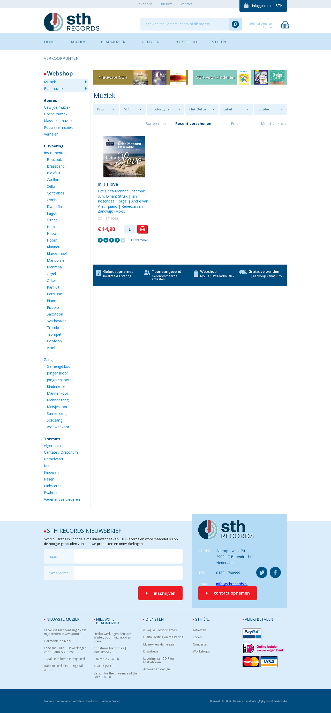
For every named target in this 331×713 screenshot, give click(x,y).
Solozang (54, 420)
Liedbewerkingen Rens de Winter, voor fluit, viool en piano (112, 637)
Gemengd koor (59, 366)
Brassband (56, 166)
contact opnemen (232, 593)
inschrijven (165, 593)
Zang (48, 359)
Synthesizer (56, 320)
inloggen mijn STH (267, 5)
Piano (51, 300)
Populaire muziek (58, 127)
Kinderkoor (56, 386)
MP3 (127, 109)
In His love (108, 184)
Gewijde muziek (57, 107)
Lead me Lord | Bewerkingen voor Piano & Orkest (65, 650)
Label (227, 109)
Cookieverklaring (110, 701)
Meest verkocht (274, 123)
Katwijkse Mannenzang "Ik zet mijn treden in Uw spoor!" (65, 632)
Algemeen (52, 445)
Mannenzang (58, 399)
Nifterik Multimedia (276, 701)
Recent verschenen (193, 123)
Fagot (52, 213)
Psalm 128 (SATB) (106, 659)
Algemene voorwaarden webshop (64, 701)
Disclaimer (92, 701)
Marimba (54, 267)
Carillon (53, 179)
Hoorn (52, 240)
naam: (54, 556)
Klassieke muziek (58, 120)
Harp (51, 226)
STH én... (202, 619)
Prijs (100, 109)
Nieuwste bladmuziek (107, 621)
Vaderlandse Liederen (62, 499)
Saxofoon (55, 314)
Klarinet (53, 246)
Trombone (56, 327)
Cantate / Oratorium (61, 452)
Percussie (55, 293)
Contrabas (55, 193)
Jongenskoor (57, 373)
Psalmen (51, 492)
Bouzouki (55, 159)
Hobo (51, 233)
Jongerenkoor (58, 379)
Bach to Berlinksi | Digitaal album (63, 668)
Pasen (49, 479)
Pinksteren (53, 485)
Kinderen (51, 472)
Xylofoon (54, 341)
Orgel (51, 273)
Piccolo (53, 307)
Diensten (155, 619)
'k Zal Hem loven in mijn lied (64, 659)
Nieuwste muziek (62, 619)
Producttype (160, 109)
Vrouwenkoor (58, 426)
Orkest (52, 280)
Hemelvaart (53, 458)
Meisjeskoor (57, 406)
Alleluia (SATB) (104, 666)
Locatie (263, 109)
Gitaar (52, 219)
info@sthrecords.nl (231, 583)
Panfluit (53, 287)
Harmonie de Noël (57, 641)
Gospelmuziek (55, 113)
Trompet (54, 334)
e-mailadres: (59, 573)
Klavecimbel (57, 253)
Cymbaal (54, 199)
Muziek (50, 81)
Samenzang (56, 413)
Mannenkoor (57, 393)
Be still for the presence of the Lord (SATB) (116, 675)
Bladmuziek (53, 88)
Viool (51, 347)
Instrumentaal (55, 152)
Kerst (48, 465)
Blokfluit (54, 172)
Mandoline (55, 260)
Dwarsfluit (55, 206)
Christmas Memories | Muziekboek (110, 650)
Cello (51, 186)
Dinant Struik (116, 196)
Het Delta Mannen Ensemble (197, 111)
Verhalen (51, 134)
